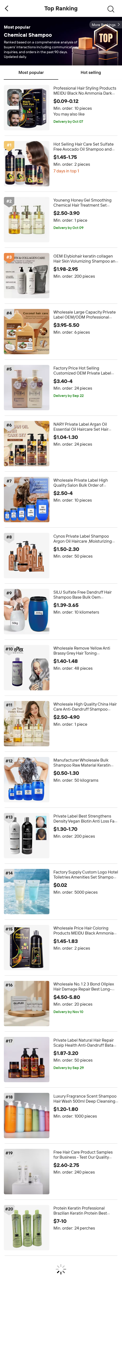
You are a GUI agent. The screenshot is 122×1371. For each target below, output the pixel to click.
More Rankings (103, 25)
